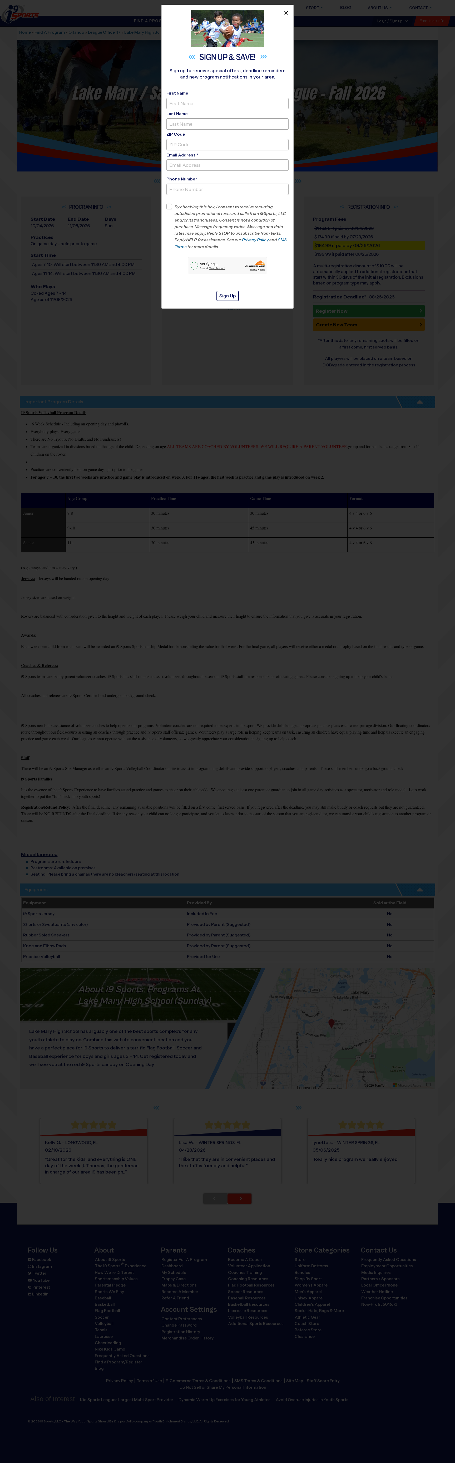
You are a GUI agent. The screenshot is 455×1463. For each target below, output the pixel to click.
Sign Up (227, 296)
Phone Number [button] (181, 178)
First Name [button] (177, 93)
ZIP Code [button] (175, 134)
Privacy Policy (255, 239)
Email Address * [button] (182, 155)
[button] (232, 227)
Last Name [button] (177, 113)
